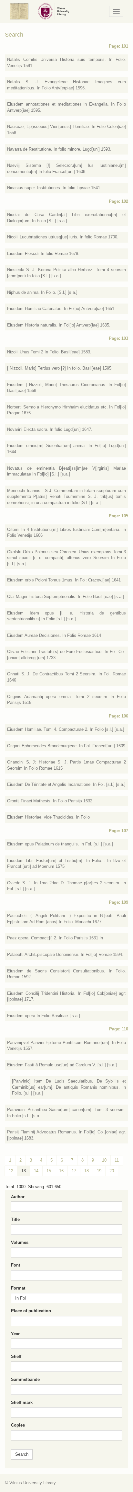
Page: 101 (118, 46)
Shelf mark (22, 1402)
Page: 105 (118, 515)
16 (61, 1170)
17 (74, 1170)
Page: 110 (118, 1029)
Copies (18, 1425)
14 (36, 1170)
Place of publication (31, 1310)
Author (18, 1196)
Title (15, 1219)
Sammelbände (25, 1379)
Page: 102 (118, 201)
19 (99, 1170)
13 (23, 1170)
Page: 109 (118, 902)
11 (117, 1160)
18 (86, 1170)
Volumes (19, 1242)
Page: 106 (118, 716)
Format (18, 1288)
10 (104, 1160)
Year (15, 1333)
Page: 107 (118, 830)
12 (11, 1170)
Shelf (16, 1356)
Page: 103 (118, 338)
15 (48, 1170)
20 (111, 1170)
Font (15, 1265)
